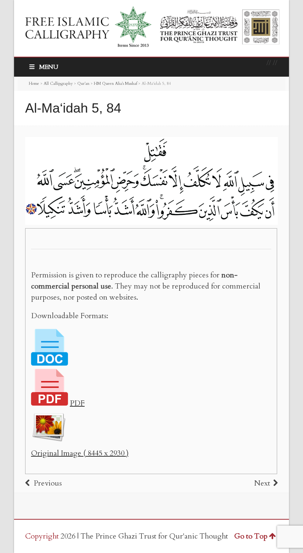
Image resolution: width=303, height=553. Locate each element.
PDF (77, 403)
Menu (48, 67)
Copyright (42, 536)
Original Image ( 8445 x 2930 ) (80, 453)
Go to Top (251, 536)
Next (262, 483)
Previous (48, 483)
